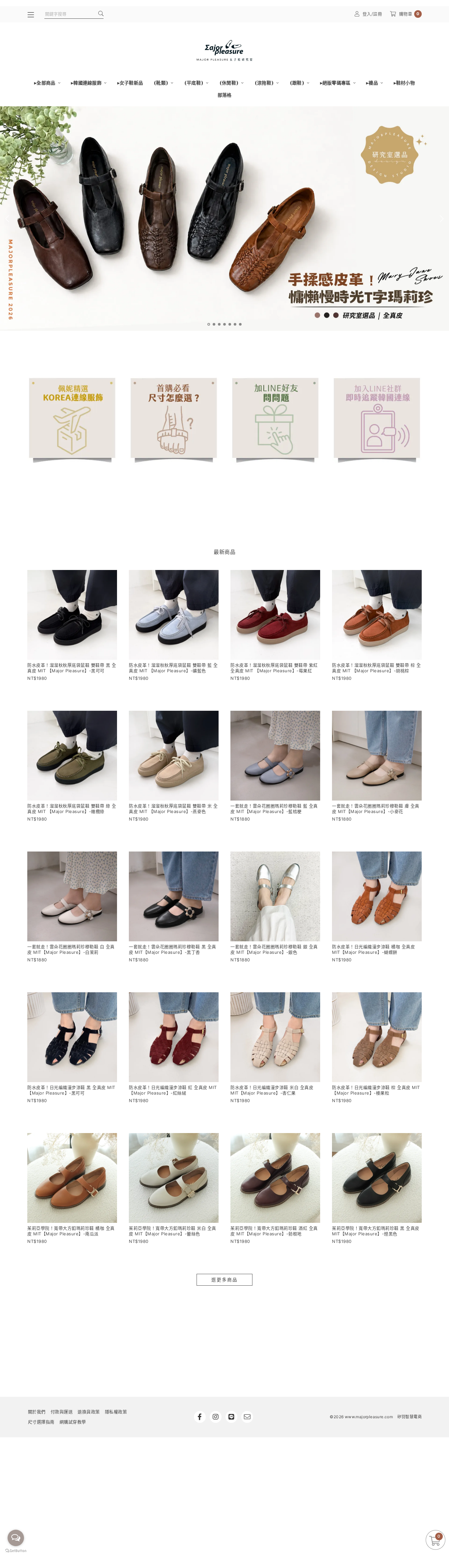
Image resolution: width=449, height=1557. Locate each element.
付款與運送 (62, 1411)
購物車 (409, 14)
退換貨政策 (89, 1411)
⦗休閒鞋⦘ (229, 83)
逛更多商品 (224, 1279)
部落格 (225, 95)
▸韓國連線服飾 (87, 83)
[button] (208, 324)
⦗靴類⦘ (161, 83)
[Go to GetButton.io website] (15, 1550)
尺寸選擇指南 (41, 1421)
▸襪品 (372, 83)
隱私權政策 (116, 1411)
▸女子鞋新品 (130, 83)
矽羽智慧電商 (409, 1416)
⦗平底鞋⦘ (194, 83)
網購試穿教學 (72, 1421)
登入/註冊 (372, 13)
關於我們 (37, 1411)
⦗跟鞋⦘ (297, 83)
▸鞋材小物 (404, 83)
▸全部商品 (45, 83)
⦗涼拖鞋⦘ (264, 83)
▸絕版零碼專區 (336, 83)
